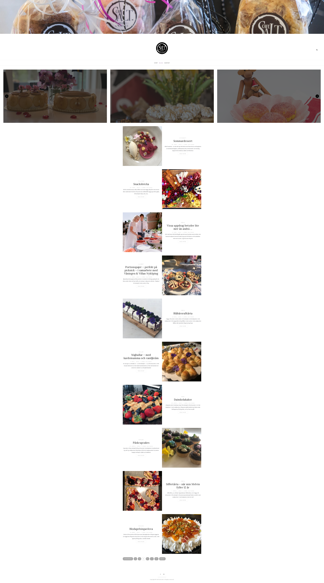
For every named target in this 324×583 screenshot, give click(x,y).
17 (156, 558)
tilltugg (141, 181)
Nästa (162, 558)
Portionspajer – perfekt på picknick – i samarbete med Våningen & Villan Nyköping (141, 270)
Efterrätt (182, 138)
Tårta (183, 222)
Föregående (128, 558)
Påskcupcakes (141, 442)
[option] (55, 96)
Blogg (161, 63)
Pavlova (141, 525)
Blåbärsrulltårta (182, 313)
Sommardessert (182, 140)
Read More (183, 153)
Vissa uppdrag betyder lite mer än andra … (183, 227)
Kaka (182, 396)
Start (156, 63)
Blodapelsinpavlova (141, 528)
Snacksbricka (141, 184)
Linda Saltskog (189, 144)
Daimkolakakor (183, 399)
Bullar (141, 351)
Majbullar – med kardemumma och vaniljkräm (141, 356)
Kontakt (167, 63)
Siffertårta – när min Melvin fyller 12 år (183, 486)
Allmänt (141, 264)
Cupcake (141, 439)
